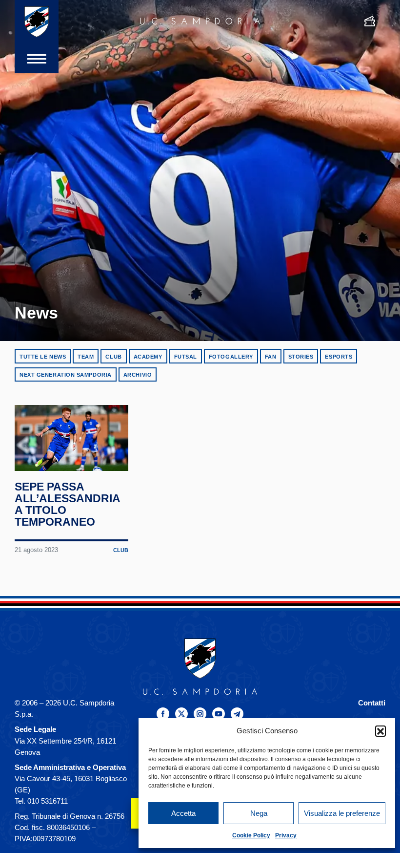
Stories (301, 357)
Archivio (137, 375)
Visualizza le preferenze (342, 813)
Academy (148, 357)
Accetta (183, 813)
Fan (271, 357)
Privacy (286, 835)
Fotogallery (231, 357)
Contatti (371, 703)
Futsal (185, 357)
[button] (380, 731)
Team (86, 357)
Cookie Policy (251, 835)
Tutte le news (43, 357)
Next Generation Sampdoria (66, 375)
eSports (338, 357)
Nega (258, 813)
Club (113, 357)
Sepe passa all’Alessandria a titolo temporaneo (67, 504)
